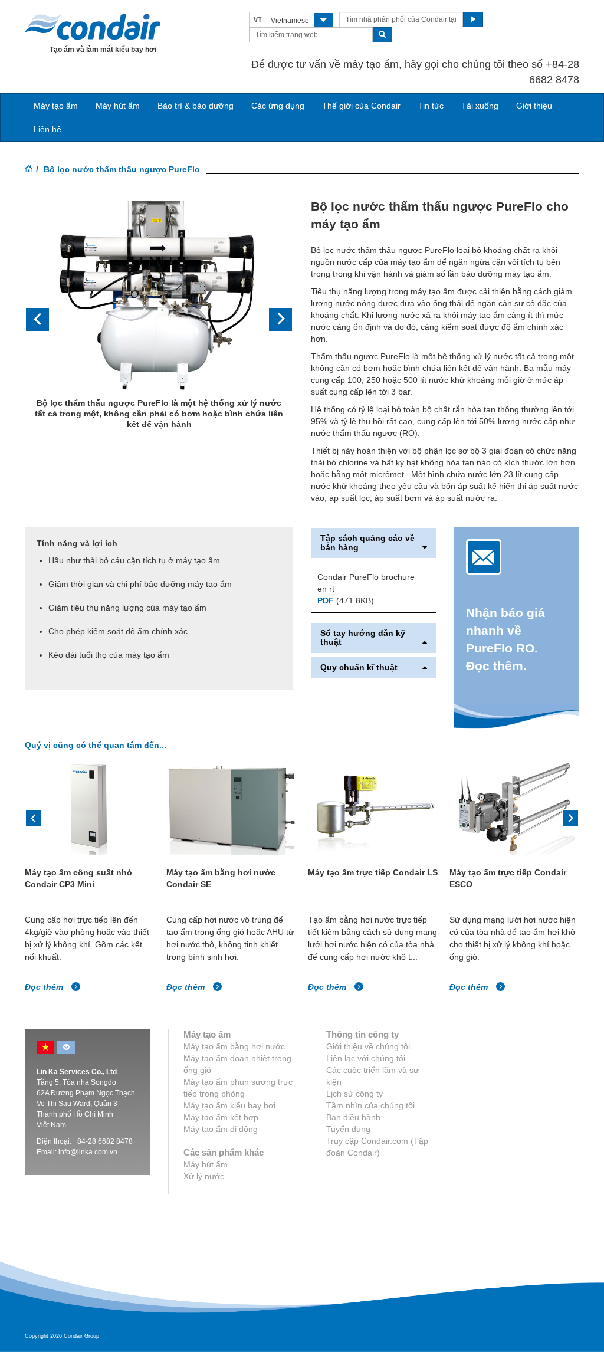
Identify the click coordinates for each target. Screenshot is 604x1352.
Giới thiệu (534, 105)
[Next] (570, 817)
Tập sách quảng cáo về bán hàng (367, 543)
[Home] (29, 170)
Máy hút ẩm (118, 105)
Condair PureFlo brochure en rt (366, 582)
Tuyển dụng (348, 1129)
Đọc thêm (45, 987)
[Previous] (33, 817)
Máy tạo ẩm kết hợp (220, 1117)
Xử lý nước (203, 1176)
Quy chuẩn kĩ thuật (359, 667)
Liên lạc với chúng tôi (365, 1058)
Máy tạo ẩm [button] (56, 105)
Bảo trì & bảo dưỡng (195, 105)
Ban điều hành (353, 1117)
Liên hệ (47, 129)
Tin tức (431, 105)
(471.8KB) (345, 600)
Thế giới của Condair (361, 105)
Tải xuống (479, 105)
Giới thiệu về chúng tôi (368, 1046)
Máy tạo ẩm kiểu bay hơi (229, 1105)
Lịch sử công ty (354, 1093)
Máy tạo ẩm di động (220, 1129)
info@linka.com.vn (87, 1152)
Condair (92, 26)
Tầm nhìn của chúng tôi (370, 1105)
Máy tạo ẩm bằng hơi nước (234, 1046)
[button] (45, 319)
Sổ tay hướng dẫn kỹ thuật (362, 638)
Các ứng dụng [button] (277, 105)
